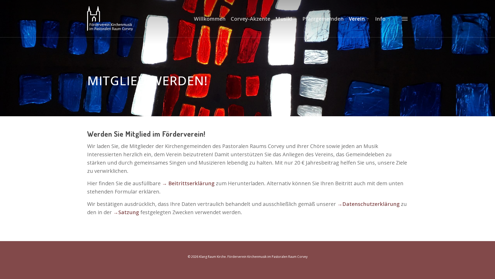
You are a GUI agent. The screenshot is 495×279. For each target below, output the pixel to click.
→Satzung (126, 212)
